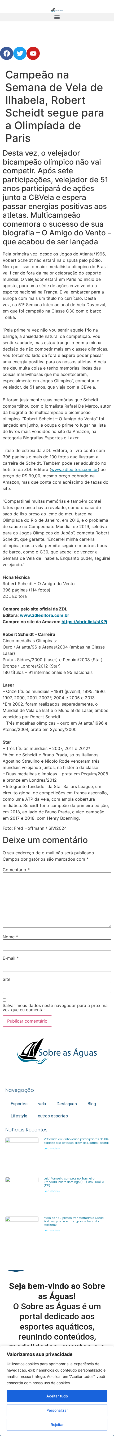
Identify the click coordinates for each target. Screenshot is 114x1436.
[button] (57, 17)
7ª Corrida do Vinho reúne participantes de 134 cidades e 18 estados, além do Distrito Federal (76, 1141)
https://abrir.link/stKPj (84, 621)
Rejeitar (57, 1424)
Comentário (16, 870)
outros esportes (53, 1115)
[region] (57, 1391)
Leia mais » (52, 1148)
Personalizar (57, 1410)
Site (6, 979)
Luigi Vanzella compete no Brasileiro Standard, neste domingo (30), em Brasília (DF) (74, 1181)
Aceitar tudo (57, 1396)
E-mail (11, 958)
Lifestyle (19, 1115)
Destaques (66, 1103)
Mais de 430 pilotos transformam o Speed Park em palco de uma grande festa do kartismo (74, 1221)
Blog (91, 1103)
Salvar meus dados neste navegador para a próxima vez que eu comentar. (55, 1007)
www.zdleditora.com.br (74, 469)
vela (42, 1103)
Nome (10, 937)
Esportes (19, 1103)
